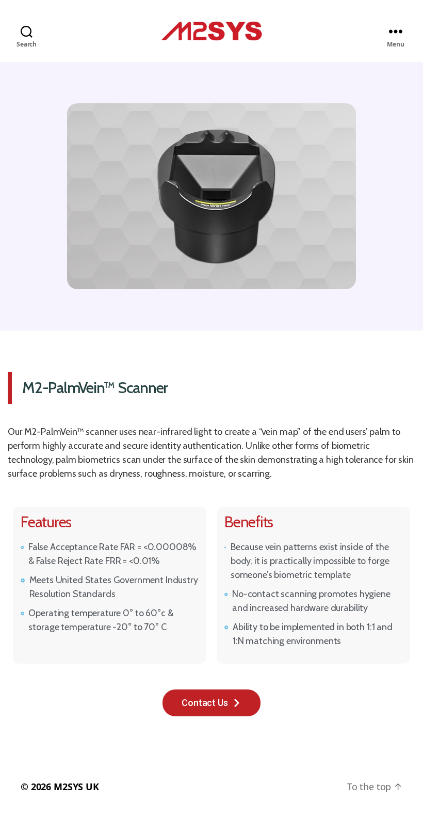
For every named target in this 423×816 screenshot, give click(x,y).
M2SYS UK (76, 786)
